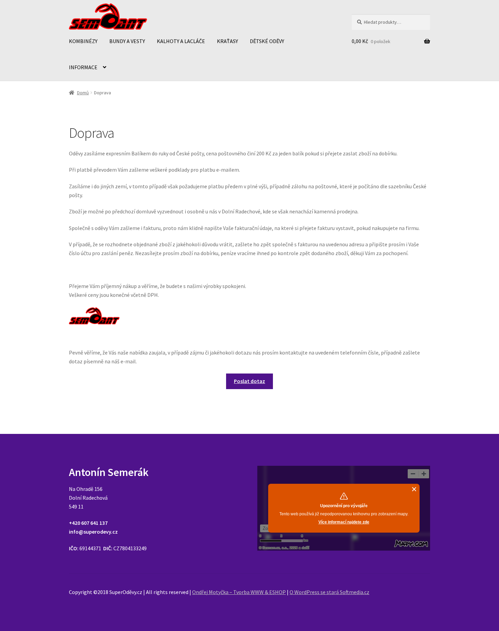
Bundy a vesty (127, 41)
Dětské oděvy (267, 41)
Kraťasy (227, 41)
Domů (83, 93)
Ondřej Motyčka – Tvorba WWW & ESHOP (239, 592)
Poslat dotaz (249, 381)
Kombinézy (83, 41)
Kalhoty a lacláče (181, 41)
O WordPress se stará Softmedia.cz (329, 592)
